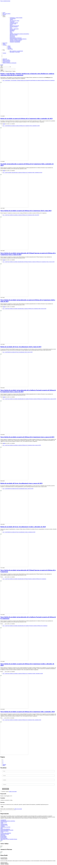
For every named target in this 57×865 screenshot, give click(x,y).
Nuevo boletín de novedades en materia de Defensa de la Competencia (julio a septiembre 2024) (27, 711)
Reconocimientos (3, 836)
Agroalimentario (3, 819)
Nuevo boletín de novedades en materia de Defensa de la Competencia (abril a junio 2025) (25, 210)
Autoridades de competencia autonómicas (7, 820)
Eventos (1, 832)
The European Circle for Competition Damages (8, 839)
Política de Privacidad (6, 60)
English (1, 64)
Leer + (29, 80)
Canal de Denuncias (6, 61)
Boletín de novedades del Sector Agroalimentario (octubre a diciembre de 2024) (23, 526)
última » (4, 765)
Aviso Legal (5, 58)
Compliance (2, 825)
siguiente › (4, 764)
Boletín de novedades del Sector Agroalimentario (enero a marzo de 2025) (21, 483)
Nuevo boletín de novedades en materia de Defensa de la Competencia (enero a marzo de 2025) (27, 437)
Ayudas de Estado (3, 821)
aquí (4, 123)
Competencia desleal (4, 824)
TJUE (1, 840)
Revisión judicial (3, 837)
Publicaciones (2, 835)
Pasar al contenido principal (5, 0)
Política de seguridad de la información (9, 62)
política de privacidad (13, 791)
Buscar (1, 67)
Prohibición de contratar (4, 834)
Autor (1, 65)
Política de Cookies (6, 59)
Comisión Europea (3, 823)
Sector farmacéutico (3, 838)
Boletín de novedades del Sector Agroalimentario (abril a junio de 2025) (20, 346)
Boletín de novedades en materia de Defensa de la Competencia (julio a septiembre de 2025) (26, 118)
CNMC (1, 822)
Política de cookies (4, 858)
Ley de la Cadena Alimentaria (5, 833)
